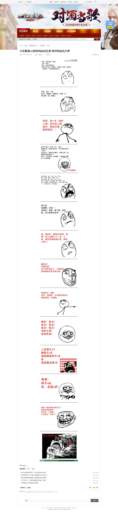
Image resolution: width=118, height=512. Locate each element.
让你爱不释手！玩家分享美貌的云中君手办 (34, 475)
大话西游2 (25, 8)
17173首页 (19, 2)
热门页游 (76, 2)
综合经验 (22, 35)
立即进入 (110, 27)
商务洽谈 (59, 508)
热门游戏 (89, 2)
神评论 (96, 54)
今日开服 (70, 2)
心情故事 (28, 35)
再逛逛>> (25, 465)
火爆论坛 (59, 31)
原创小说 (33, 35)
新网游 (51, 2)
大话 (28, 468)
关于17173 (44, 508)
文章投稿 (63, 35)
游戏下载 (69, 35)
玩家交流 (51, 35)
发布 (94, 500)
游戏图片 (57, 35)
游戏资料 (45, 35)
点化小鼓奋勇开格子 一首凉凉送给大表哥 (33, 472)
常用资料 (47, 31)
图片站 (35, 31)
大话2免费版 (71, 31)
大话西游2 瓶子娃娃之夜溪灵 (29, 483)
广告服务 (55, 508)
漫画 (33, 468)
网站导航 (29, 2)
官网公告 (39, 35)
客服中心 (69, 508)
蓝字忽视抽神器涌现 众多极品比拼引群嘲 (33, 477)
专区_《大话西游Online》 (31, 45)
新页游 (56, 2)
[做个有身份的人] (94, 488)
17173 (21, 45)
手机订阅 (48, 54)
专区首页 (23, 31)
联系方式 (64, 508)
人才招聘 (50, 508)
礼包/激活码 (63, 2)
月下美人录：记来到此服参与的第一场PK (33, 480)
